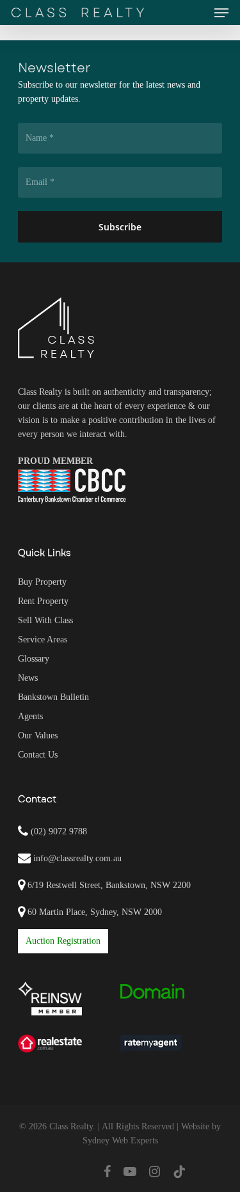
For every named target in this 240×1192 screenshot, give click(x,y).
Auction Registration (63, 941)
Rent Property (43, 601)
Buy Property (42, 582)
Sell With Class (45, 620)
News (28, 678)
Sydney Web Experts (120, 1140)
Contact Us (38, 754)
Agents (30, 716)
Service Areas (42, 639)
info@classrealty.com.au (77, 858)
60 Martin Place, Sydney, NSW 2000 (93, 912)
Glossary (33, 659)
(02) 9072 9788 (57, 831)
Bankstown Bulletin (53, 697)
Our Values (38, 735)
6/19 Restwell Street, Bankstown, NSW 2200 (108, 885)
